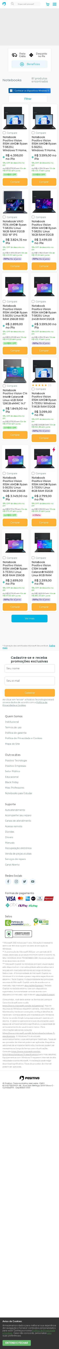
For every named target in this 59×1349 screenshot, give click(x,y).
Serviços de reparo (15, 859)
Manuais (9, 842)
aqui (49, 1333)
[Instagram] (16, 882)
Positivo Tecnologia (16, 760)
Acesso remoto (13, 826)
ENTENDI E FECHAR (16, 1342)
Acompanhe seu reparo (18, 815)
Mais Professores (14, 787)
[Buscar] (12, 4)
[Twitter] (24, 882)
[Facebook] (8, 882)
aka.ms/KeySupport (34, 985)
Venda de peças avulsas (18, 853)
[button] (54, 4)
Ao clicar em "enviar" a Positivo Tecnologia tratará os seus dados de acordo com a (28, 702)
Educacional (12, 776)
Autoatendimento (15, 810)
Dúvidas (9, 831)
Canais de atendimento (18, 820)
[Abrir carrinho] (47, 5)
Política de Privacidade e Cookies (23, 738)
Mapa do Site (12, 743)
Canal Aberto (12, 864)
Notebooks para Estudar (18, 793)
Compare (12, 132)
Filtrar (27, 98)
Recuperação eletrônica (18, 848)
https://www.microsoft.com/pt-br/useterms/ (23, 1005)
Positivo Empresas (15, 765)
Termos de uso (13, 727)
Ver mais (29, 618)
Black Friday (12, 782)
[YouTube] (32, 882)
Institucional (12, 721)
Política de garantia (15, 732)
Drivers (9, 837)
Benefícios (33, 64)
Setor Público (12, 771)
